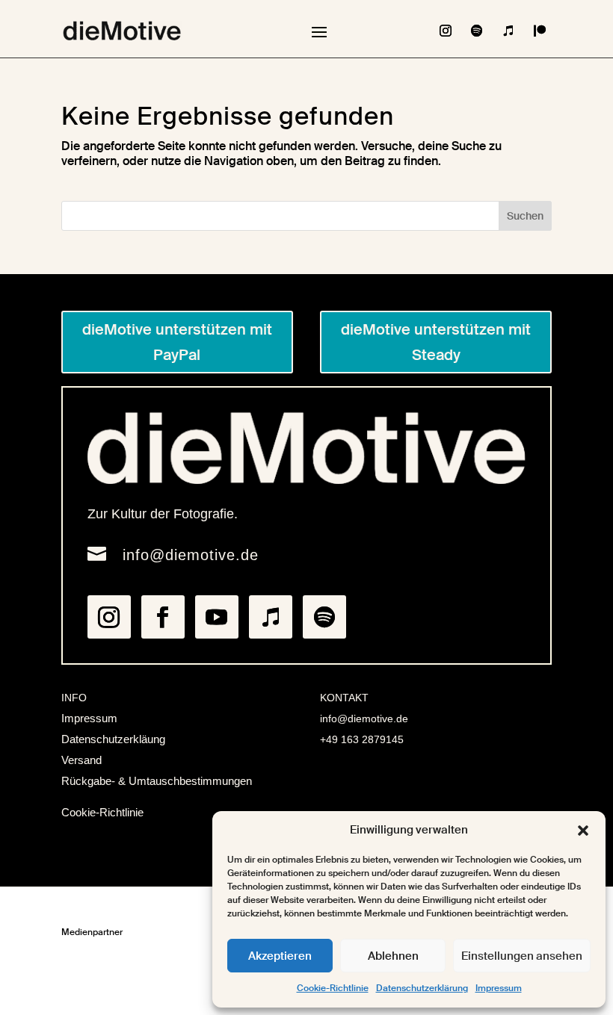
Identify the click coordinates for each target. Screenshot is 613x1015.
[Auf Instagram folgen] (446, 31)
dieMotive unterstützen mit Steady (436, 342)
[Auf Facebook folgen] (163, 617)
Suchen (525, 216)
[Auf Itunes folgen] (508, 31)
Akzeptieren (280, 956)
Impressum (498, 988)
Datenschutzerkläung (113, 739)
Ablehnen (393, 956)
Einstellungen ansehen (521, 956)
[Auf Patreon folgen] (540, 31)
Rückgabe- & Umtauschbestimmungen (156, 781)
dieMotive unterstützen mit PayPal (177, 342)
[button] (583, 830)
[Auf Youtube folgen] (216, 617)
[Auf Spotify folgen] (477, 31)
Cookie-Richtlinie (333, 988)
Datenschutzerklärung (422, 988)
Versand (81, 760)
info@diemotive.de (191, 555)
